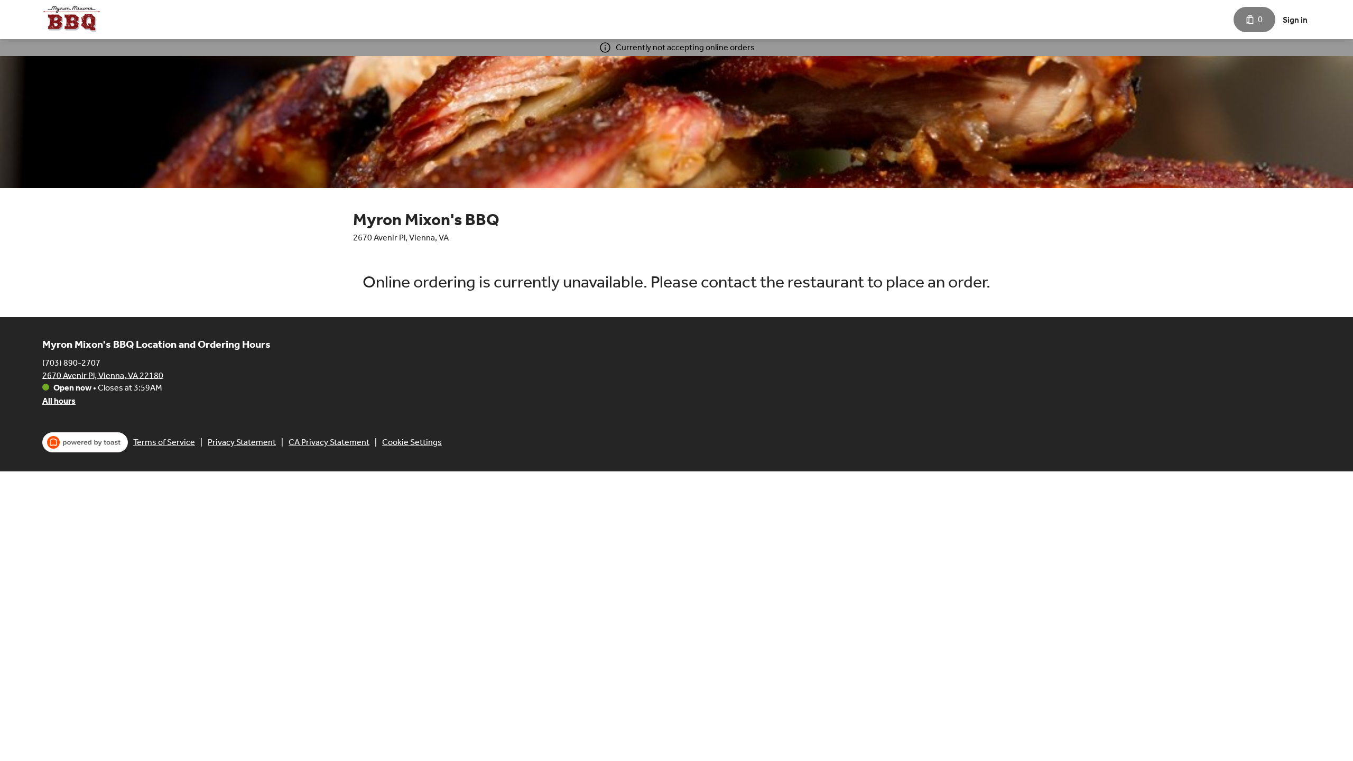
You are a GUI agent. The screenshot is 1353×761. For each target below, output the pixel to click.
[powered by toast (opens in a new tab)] (85, 442)
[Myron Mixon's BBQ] (71, 19)
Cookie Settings (412, 442)
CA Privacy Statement (329, 442)
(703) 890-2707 (71, 362)
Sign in (1295, 20)
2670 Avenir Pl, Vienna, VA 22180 (102, 375)
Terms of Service (164, 442)
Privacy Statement (242, 442)
